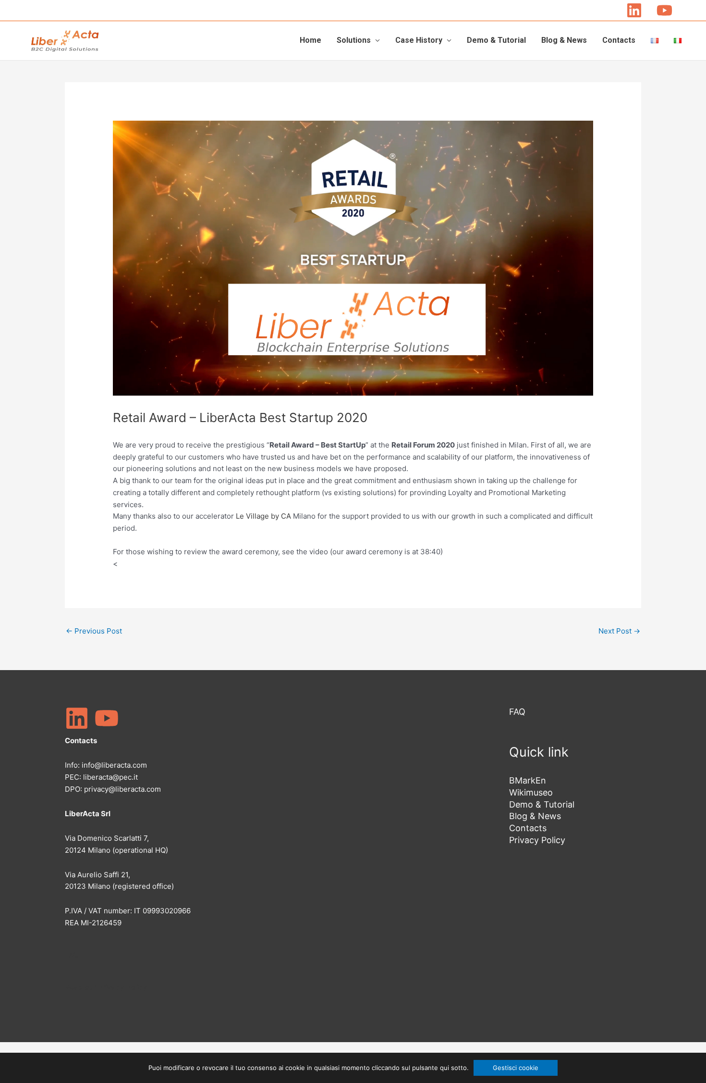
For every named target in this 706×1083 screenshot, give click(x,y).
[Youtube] (664, 10)
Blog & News (564, 40)
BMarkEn (527, 780)
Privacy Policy (537, 840)
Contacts (618, 40)
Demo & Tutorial (496, 40)
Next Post (619, 630)
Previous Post (94, 630)
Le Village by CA (263, 516)
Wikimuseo (531, 792)
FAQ (71, 954)
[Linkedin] (634, 10)
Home (310, 40)
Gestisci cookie (515, 1067)
